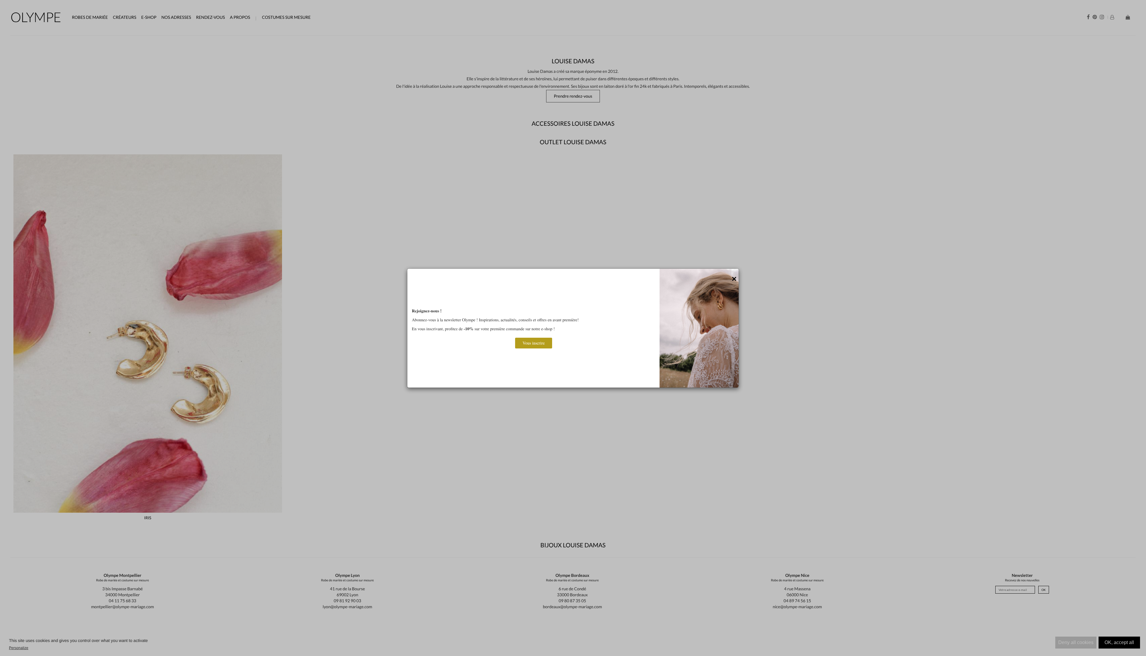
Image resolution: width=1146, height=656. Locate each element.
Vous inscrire (534, 343)
